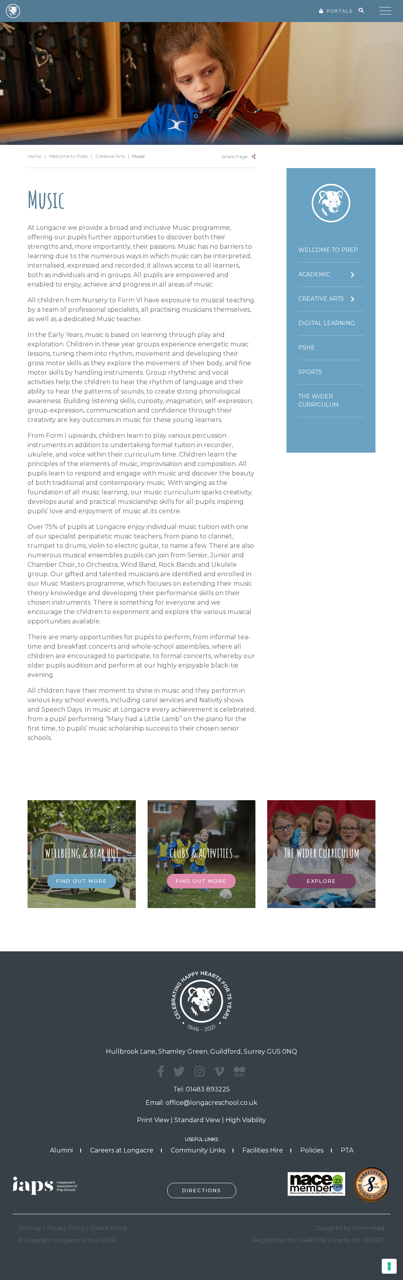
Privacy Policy (66, 1228)
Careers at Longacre (121, 1150)
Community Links (198, 1150)
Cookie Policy (108, 1228)
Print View (153, 1120)
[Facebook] (161, 1071)
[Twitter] (179, 1071)
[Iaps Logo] (48, 1185)
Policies (312, 1150)
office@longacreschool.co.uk (211, 1102)
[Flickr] (239, 1076)
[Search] (361, 10)
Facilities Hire (262, 1150)
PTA (347, 1150)
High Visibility (246, 1120)
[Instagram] (199, 1071)
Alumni (61, 1150)
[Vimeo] (219, 1071)
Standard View (197, 1120)
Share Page (235, 156)
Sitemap (30, 1228)
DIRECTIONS (201, 1190)
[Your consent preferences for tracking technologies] (389, 1266)
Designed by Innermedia (350, 1228)
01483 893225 (208, 1089)
